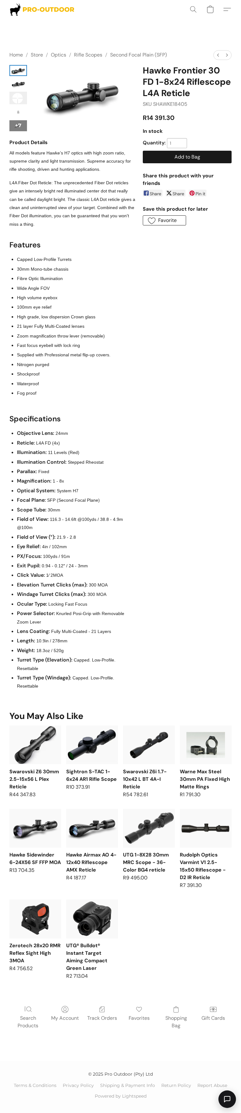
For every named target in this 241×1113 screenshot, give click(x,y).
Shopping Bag (176, 1022)
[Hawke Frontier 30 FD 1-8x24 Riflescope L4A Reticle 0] (18, 70)
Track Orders (102, 1018)
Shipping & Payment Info (127, 1085)
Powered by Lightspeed (121, 1096)
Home (16, 54)
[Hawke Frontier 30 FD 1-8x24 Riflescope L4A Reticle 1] (18, 83)
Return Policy (176, 1085)
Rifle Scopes (88, 54)
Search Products (28, 1022)
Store (37, 54)
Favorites (139, 1018)
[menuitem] (218, 55)
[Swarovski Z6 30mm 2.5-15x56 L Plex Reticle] (35, 745)
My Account (65, 1018)
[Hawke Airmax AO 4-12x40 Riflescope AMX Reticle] (92, 828)
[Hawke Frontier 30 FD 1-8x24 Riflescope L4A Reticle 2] (18, 98)
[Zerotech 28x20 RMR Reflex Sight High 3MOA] (35, 919)
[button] (42, 9)
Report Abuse (212, 1085)
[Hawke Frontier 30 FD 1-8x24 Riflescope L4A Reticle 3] (18, 112)
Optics (58, 54)
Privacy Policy (78, 1085)
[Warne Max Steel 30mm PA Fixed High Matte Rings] (206, 745)
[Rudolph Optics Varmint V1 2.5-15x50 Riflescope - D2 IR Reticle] (206, 828)
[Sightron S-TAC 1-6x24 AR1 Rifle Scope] (92, 745)
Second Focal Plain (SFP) (138, 54)
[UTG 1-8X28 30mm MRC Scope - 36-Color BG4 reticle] (149, 828)
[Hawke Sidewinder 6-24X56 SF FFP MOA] (35, 828)
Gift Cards (213, 1018)
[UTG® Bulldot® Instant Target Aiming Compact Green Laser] (92, 919)
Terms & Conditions (35, 1085)
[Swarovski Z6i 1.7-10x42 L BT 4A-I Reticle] (149, 745)
